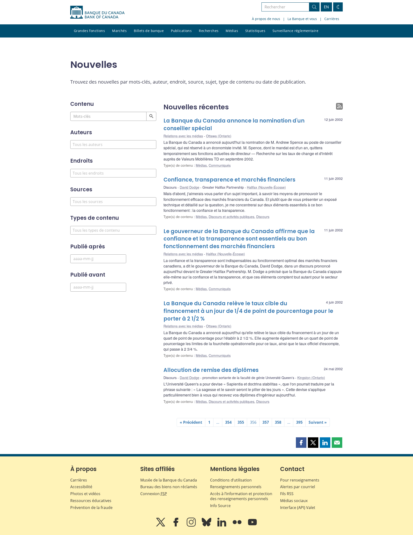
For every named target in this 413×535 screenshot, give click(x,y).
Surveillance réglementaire (295, 30)
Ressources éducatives (90, 500)
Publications (181, 30)
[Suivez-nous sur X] (161, 525)
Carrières (331, 18)
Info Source (220, 505)
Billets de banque (149, 30)
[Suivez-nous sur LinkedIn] (222, 525)
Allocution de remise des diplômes (211, 370)
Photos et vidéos (85, 493)
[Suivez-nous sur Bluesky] (207, 525)
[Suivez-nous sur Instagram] (191, 525)
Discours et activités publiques (231, 216)
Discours (262, 216)
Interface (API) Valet (297, 507)
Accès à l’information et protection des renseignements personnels (241, 496)
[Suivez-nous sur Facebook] (176, 525)
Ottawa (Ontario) (218, 136)
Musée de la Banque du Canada (168, 480)
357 (265, 422)
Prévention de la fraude (91, 507)
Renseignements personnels (235, 486)
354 (228, 422)
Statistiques (255, 30)
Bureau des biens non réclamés (168, 486)
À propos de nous (266, 18)
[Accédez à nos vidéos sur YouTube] (252, 525)
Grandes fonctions (89, 30)
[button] (301, 442)
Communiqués (220, 165)
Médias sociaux (294, 500)
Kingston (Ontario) (311, 377)
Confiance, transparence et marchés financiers (229, 179)
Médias (232, 30)
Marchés (119, 30)
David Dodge (189, 187)
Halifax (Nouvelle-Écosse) (266, 187)
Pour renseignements (299, 480)
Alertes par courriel (297, 486)
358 (278, 422)
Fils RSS (286, 493)
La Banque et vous (302, 18)
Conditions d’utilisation (231, 480)
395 (299, 422)
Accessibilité (81, 486)
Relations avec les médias (183, 136)
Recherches (208, 30)
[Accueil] (97, 12)
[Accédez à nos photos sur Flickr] (237, 525)
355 (241, 422)
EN (326, 7)
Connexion (153, 493)
